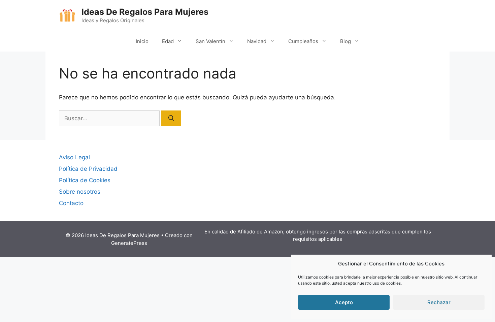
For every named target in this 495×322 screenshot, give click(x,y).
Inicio (142, 41)
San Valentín (210, 41)
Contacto (71, 203)
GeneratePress (129, 243)
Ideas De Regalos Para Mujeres (144, 12)
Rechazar (439, 302)
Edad (168, 41)
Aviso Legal (74, 157)
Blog (345, 41)
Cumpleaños (303, 41)
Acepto (344, 302)
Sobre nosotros (79, 191)
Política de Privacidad (88, 168)
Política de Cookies (84, 180)
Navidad (256, 41)
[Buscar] (171, 118)
